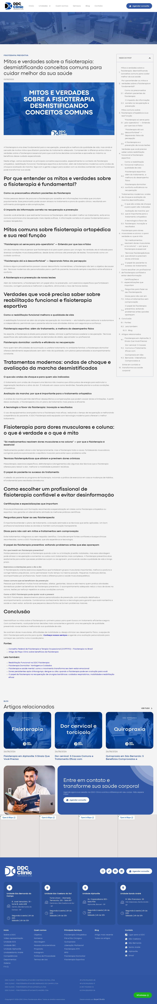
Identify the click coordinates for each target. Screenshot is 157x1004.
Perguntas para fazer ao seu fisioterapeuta (136, 291)
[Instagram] (103, 871)
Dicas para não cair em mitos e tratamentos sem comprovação (136, 299)
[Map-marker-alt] (9, 887)
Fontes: (128, 323)
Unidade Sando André (130, 894)
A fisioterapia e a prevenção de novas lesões (137, 144)
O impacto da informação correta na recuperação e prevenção (137, 103)
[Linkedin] (121, 871)
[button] (150, 58)
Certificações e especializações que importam (133, 282)
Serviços (77, 6)
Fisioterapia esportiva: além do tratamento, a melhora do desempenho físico (137, 176)
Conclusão (127, 319)
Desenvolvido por (92, 999)
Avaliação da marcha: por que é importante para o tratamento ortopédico (137, 214)
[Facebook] (115, 871)
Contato (99, 6)
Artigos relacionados (131, 334)
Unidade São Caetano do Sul (58, 894)
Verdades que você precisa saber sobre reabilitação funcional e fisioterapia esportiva (134, 153)
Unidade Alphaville (91, 894)
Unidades (43, 6)
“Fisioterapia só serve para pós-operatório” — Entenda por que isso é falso (137, 123)
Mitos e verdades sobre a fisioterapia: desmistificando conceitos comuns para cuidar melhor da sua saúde (135, 72)
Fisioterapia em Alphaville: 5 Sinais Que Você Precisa (138, 339)
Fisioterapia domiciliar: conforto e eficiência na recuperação (136, 187)
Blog (88, 6)
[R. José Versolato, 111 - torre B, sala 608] (9, 906)
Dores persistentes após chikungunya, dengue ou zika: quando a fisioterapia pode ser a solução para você (58, 671)
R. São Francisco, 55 (134, 899)
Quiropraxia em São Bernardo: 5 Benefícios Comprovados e (135, 358)
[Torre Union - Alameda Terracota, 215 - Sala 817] (46, 902)
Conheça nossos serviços (55, 635)
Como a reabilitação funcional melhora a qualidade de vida (134, 165)
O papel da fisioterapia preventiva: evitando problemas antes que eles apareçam (137, 310)
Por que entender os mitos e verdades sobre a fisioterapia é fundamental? (136, 83)
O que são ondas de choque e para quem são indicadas (138, 205)
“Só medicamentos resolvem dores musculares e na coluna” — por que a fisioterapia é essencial (137, 245)
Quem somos (62, 6)
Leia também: (131, 326)
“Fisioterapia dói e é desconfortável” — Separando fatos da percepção (134, 134)
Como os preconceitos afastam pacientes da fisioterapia (135, 93)
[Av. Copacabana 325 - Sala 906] (84, 902)
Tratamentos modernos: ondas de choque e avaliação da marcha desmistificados (136, 197)
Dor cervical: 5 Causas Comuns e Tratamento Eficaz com (135, 348)
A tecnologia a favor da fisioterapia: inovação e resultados (136, 224)
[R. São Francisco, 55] (122, 902)
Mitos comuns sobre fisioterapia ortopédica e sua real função (134, 113)
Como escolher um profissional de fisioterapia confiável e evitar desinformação (136, 273)
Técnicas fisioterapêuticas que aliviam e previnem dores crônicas (137, 256)
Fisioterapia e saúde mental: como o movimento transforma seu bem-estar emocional (49, 668)
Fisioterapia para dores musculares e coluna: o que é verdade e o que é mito (135, 233)
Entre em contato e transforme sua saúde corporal (132, 368)
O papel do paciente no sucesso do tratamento (136, 264)
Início (31, 6)
